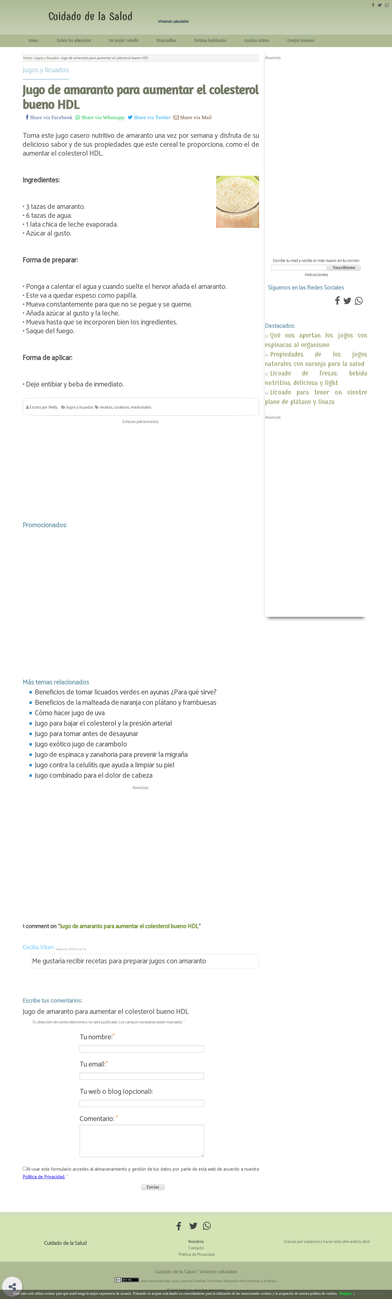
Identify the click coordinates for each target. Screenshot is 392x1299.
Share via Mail (195, 117)
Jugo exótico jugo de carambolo (81, 744)
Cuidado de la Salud (90, 16)
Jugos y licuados (46, 70)
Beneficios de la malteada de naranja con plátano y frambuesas (126, 702)
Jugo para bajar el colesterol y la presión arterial (103, 723)
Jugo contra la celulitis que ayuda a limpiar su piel (105, 765)
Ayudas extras (256, 40)
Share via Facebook (51, 117)
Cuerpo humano (300, 40)
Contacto (196, 1248)
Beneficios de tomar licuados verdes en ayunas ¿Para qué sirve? (126, 692)
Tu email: (94, 1064)
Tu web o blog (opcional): (116, 1091)
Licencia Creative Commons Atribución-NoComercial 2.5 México (228, 1281)
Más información (369, 1293)
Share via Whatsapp (102, 117)
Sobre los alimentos (74, 40)
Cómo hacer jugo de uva (70, 713)
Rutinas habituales (210, 40)
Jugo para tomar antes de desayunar (86, 734)
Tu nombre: (97, 1037)
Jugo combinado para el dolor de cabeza (94, 775)
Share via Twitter (152, 117)
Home (33, 40)
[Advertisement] (141, 471)
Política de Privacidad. (44, 1177)
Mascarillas (166, 40)
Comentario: (99, 1119)
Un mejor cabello (123, 40)
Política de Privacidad (197, 1255)
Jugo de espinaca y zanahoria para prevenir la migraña (111, 755)
